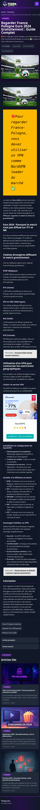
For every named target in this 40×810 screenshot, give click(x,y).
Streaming (10, 12)
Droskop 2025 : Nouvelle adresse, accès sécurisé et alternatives (17, 779)
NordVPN (18, 166)
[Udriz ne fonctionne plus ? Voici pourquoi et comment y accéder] (20, 673)
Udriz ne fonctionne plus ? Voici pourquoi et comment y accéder (19, 691)
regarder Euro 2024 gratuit (11, 628)
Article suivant (8, 647)
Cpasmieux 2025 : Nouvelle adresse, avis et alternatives (18, 735)
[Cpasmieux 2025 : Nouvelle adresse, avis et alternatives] (20, 717)
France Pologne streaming (11, 624)
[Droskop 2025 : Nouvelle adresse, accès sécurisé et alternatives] (20, 761)
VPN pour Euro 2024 (9, 633)
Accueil (3, 12)
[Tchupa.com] (9, 4)
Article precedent (9, 640)
